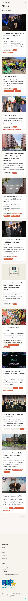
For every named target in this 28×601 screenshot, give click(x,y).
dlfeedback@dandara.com (12, 574)
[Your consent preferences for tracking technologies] (25, 598)
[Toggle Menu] (25, 2)
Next (22, 516)
